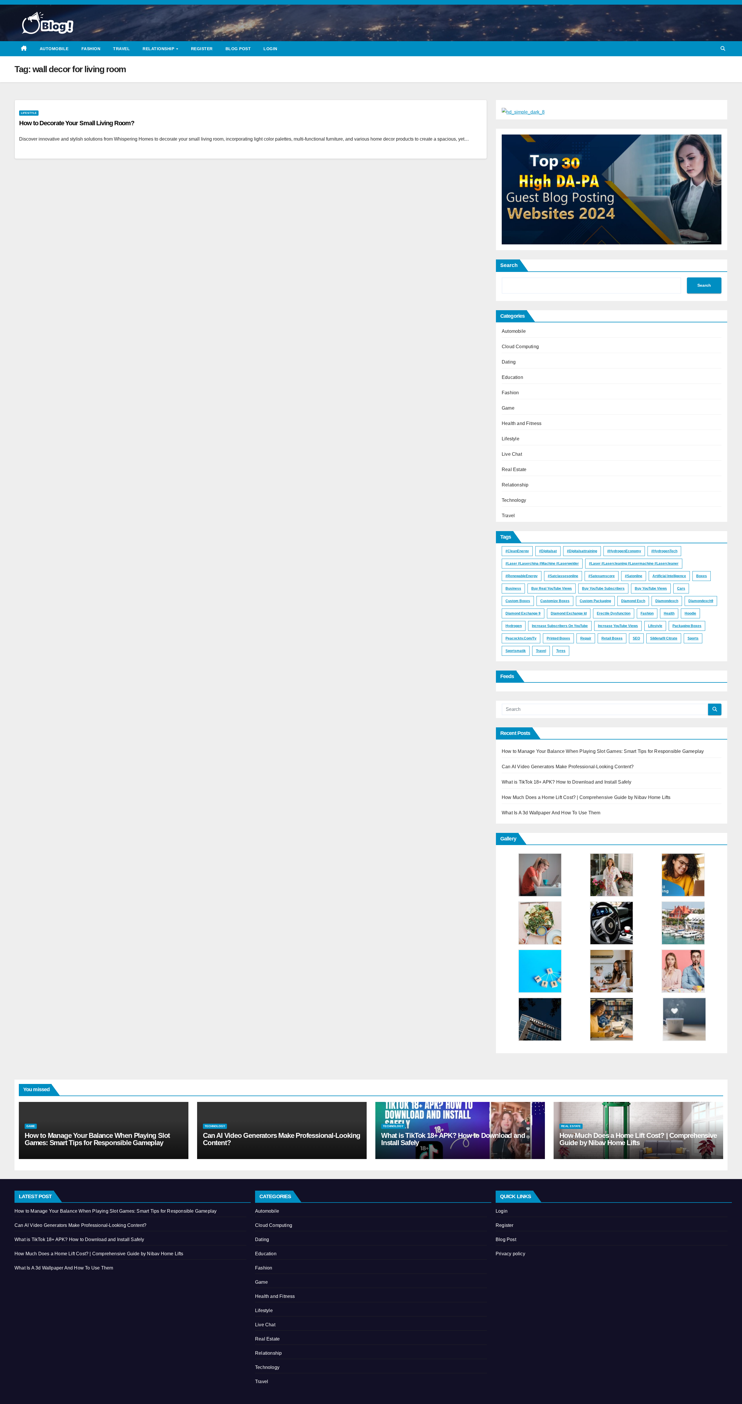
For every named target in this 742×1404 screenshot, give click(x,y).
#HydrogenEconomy (624, 551)
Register (202, 48)
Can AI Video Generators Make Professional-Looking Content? (568, 766)
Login (270, 48)
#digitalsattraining (582, 551)
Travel (121, 48)
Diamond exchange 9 (523, 613)
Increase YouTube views (618, 626)
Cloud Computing (520, 346)
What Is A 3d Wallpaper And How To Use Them (551, 812)
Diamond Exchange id (569, 613)
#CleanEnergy (517, 551)
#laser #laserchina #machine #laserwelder (542, 564)
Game (508, 408)
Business (513, 588)
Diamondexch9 (700, 601)
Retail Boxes (612, 638)
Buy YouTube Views (651, 588)
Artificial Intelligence (669, 576)
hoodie (690, 613)
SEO (636, 638)
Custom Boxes (517, 601)
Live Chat (512, 454)
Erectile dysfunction (613, 613)
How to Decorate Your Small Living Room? (76, 123)
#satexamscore (601, 576)
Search (509, 265)
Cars (681, 588)
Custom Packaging (595, 601)
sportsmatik (515, 651)
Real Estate (514, 469)
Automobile (54, 48)
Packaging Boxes (686, 626)
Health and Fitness (522, 423)
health (669, 613)
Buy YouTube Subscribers (603, 588)
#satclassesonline (563, 576)
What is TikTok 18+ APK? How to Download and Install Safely (567, 782)
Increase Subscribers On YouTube (560, 626)
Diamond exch (633, 601)
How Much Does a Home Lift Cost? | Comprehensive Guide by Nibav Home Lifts (586, 797)
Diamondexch (666, 601)
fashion (647, 613)
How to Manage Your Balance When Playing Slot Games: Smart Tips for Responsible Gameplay (603, 751)
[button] (723, 48)
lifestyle (655, 626)
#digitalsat (548, 551)
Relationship (159, 48)
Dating (509, 361)
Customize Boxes (555, 601)
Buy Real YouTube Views (551, 588)
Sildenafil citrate (663, 638)
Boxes (701, 576)
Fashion (91, 48)
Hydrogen (513, 626)
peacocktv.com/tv (521, 638)
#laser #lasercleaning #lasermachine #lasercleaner (634, 564)
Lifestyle (29, 113)
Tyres (560, 651)
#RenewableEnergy (521, 576)
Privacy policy (510, 1253)
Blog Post (238, 48)
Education (512, 377)
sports (693, 638)
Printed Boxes (558, 638)
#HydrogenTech (664, 551)
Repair (585, 638)
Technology (514, 500)
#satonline (633, 576)
